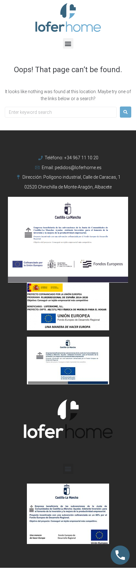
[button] (68, 43)
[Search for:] (61, 112)
